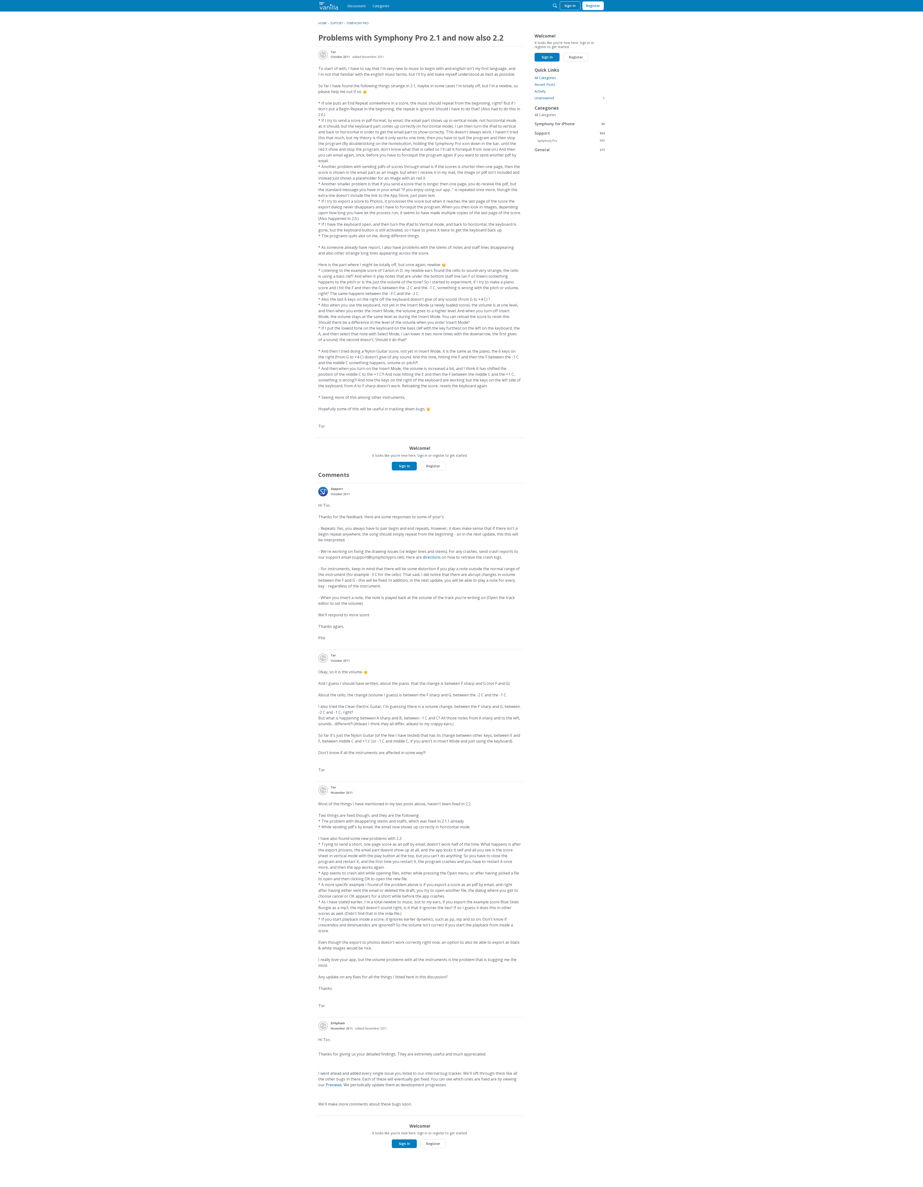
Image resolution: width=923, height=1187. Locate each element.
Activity (540, 91)
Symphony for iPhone (570, 123)
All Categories (545, 77)
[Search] (555, 5)
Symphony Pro (571, 140)
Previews (334, 1084)
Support (570, 133)
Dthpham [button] (338, 1023)
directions (432, 557)
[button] (323, 55)
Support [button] (337, 489)
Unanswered (570, 98)
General (570, 149)
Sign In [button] (404, 466)
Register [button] (433, 466)
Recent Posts (545, 84)
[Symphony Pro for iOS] (328, 6)
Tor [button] (333, 52)
